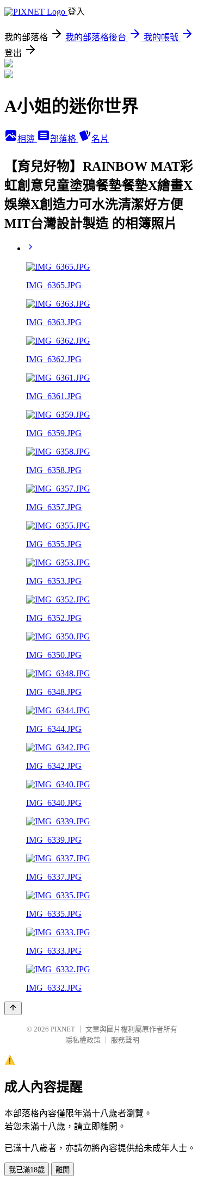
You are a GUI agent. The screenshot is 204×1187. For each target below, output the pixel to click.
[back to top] (13, 1008)
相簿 (27, 139)
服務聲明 (125, 1040)
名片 (100, 139)
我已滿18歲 (27, 1170)
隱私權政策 (83, 1040)
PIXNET (63, 1029)
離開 (62, 1170)
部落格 (64, 139)
